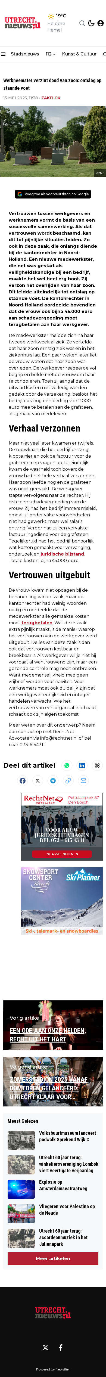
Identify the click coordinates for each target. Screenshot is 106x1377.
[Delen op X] (37, 780)
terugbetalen (36, 622)
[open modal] (100, 23)
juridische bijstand (62, 554)
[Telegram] (53, 780)
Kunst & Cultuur (79, 54)
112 (49, 54)
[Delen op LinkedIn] (82, 765)
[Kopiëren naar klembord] (68, 780)
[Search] (82, 23)
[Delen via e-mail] (83, 780)
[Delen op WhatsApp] (66, 765)
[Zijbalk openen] (3, 54)
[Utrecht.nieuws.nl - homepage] (22, 23)
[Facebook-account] (60, 1347)
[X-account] (45, 1347)
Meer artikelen (53, 1258)
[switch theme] (91, 23)
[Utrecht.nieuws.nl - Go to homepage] (53, 1313)
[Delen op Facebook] (22, 780)
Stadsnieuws (25, 54)
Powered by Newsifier (53, 1369)
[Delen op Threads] (97, 765)
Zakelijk (50, 97)
